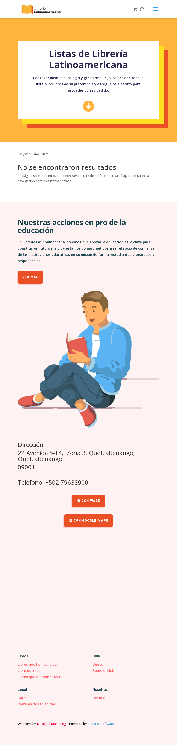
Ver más (30, 277)
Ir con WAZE (88, 500)
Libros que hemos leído (37, 664)
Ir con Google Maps (88, 520)
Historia (98, 698)
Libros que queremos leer (39, 677)
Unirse (97, 664)
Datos (22, 698)
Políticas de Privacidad (37, 704)
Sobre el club (103, 670)
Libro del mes (29, 670)
